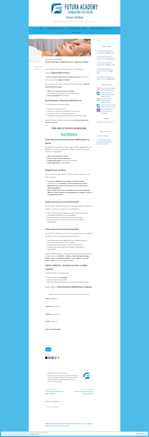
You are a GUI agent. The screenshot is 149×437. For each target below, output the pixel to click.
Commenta (85, 418)
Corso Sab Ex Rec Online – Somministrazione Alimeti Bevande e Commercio (104, 142)
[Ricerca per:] (106, 41)
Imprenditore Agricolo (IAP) (100, 28)
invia (48, 349)
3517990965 (69, 134)
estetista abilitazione (55, 28)
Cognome (52, 306)
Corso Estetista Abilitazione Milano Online (54, 392)
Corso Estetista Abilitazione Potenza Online (83, 392)
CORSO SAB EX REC (107, 131)
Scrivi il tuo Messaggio (53, 329)
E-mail (51, 321)
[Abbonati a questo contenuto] (100, 131)
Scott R (103, 88)
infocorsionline (38, 69)
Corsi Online (74, 17)
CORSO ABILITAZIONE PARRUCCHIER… (106, 101)
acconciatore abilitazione (77, 28)
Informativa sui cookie (34, 434)
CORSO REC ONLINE (102, 136)
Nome (51, 298)
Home (41, 28)
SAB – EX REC (76, 32)
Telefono (52, 314)
